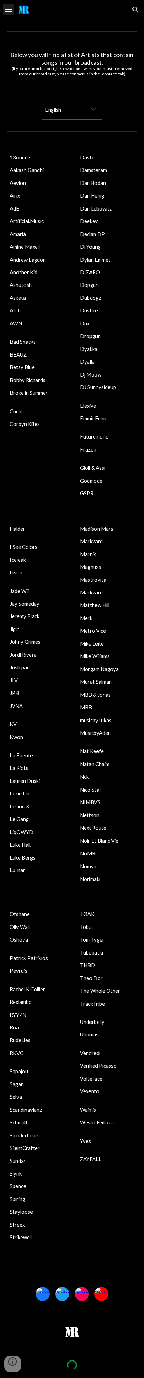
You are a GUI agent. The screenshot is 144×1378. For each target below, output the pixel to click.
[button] (8, 9)
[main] (72, 66)
